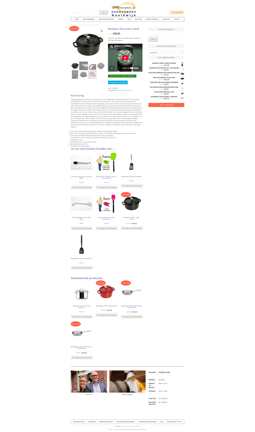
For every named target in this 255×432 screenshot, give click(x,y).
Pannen (76, 25)
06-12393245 (163, 402)
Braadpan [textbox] (165, 52)
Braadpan (82, 25)
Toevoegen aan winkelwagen (118, 82)
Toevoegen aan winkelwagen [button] (82, 187)
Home (72, 25)
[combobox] (166, 51)
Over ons (89, 394)
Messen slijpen (127, 394)
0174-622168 (177, 12)
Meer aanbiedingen (166, 105)
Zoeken (103, 12)
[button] (102, 31)
